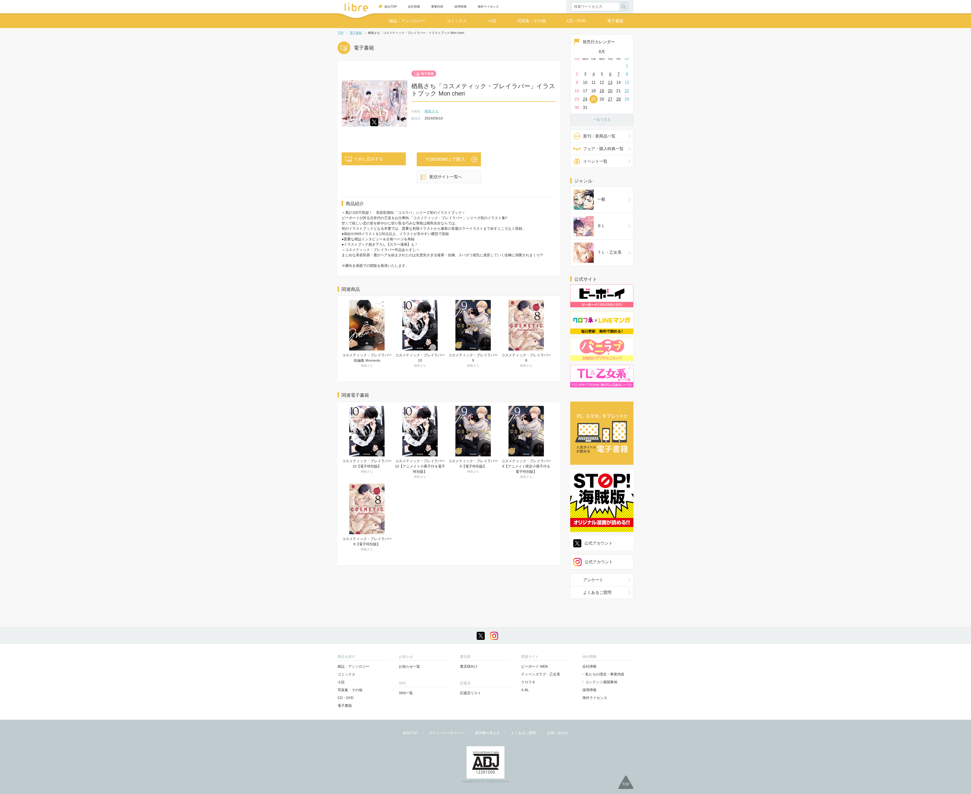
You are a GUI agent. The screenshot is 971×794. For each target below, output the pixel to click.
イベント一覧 (595, 161)
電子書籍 (615, 21)
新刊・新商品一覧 (599, 136)
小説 (492, 21)
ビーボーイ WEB (534, 666)
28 (618, 99)
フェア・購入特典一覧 (603, 149)
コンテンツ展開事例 (601, 682)
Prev (574, 51)
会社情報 (414, 6)
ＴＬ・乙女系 (609, 252)
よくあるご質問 (597, 592)
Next (629, 51)
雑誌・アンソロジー (407, 21)
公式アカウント (598, 543)
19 (602, 91)
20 (610, 91)
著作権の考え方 (487, 733)
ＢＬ (601, 226)
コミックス (457, 21)
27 (610, 99)
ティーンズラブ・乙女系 (540, 674)
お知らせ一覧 (409, 666)
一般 (601, 199)
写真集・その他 (531, 21)
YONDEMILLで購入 (445, 159)
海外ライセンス (488, 6)
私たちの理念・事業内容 (604, 674)
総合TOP (391, 6)
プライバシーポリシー (446, 733)
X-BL (525, 690)
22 (627, 91)
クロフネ (528, 682)
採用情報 (460, 6)
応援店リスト (470, 693)
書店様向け (469, 666)
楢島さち (432, 111)
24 (585, 99)
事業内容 (437, 6)
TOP (341, 33)
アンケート (593, 580)
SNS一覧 (406, 693)
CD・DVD (576, 21)
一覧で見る (602, 120)
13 (610, 82)
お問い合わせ (557, 733)
